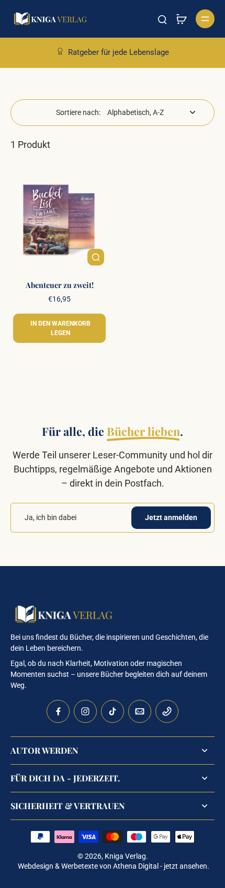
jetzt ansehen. (186, 866)
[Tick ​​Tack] (112, 711)
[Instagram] (85, 711)
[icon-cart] (181, 18)
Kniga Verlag (125, 856)
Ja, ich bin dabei (50, 517)
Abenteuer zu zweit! (60, 285)
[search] (162, 18)
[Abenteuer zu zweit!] (59, 221)
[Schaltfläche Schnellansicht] (95, 257)
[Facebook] (58, 711)
